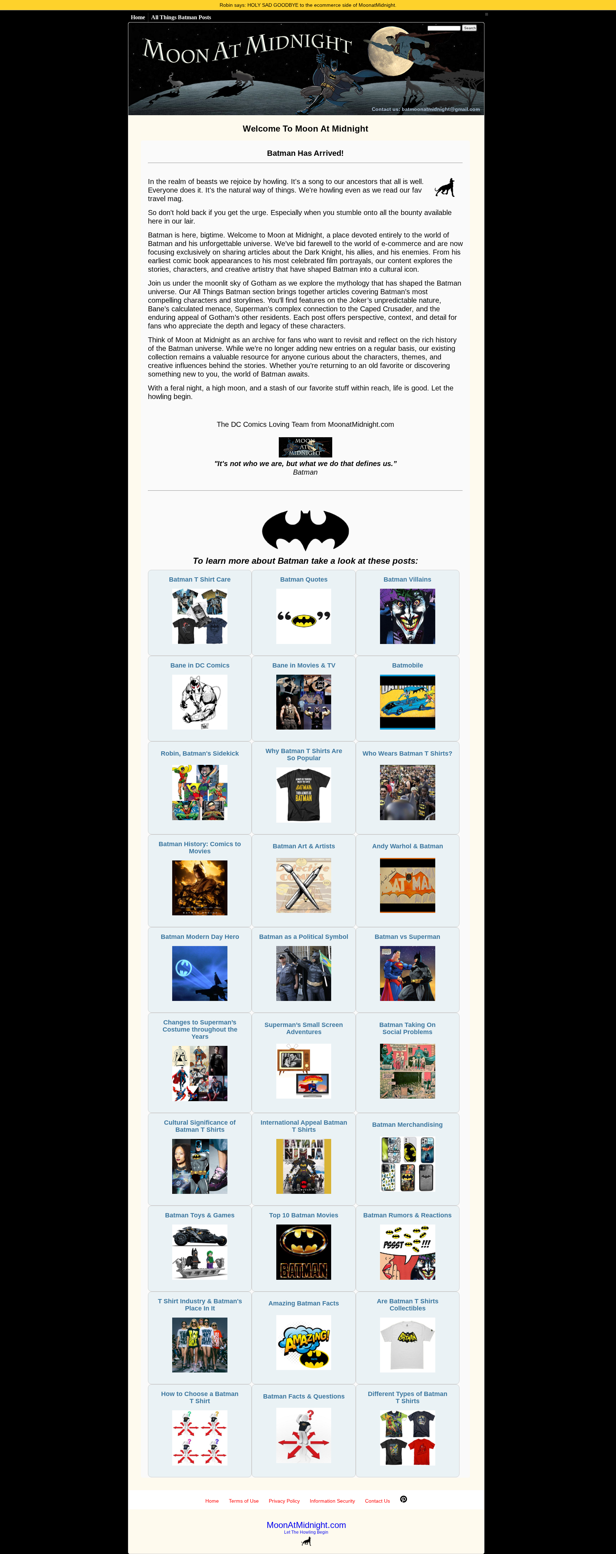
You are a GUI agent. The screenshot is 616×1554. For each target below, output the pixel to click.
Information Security (332, 1501)
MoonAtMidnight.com (306, 1525)
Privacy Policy (284, 1501)
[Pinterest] (403, 1501)
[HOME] (253, 68)
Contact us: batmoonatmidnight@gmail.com (426, 109)
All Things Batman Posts (181, 17)
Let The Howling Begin (306, 1532)
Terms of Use (244, 1501)
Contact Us (377, 1501)
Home (138, 17)
